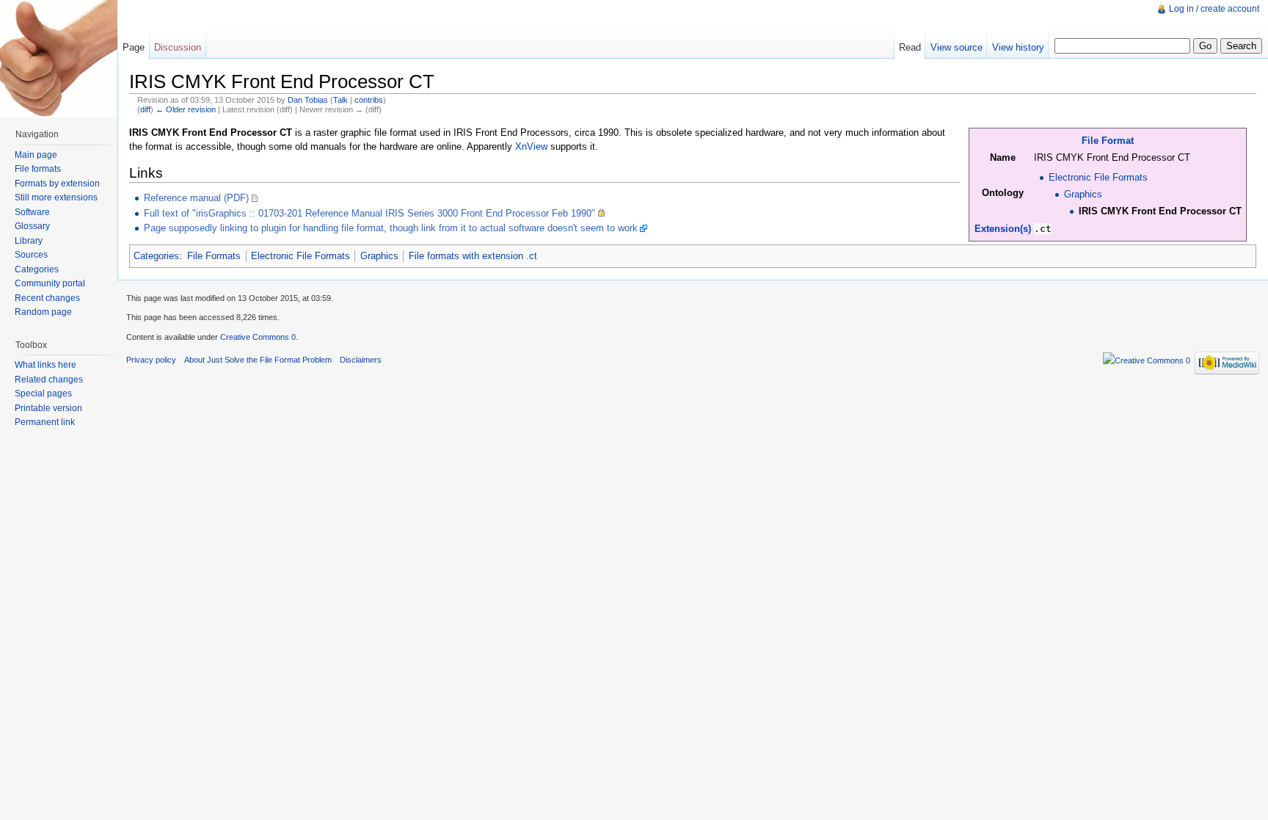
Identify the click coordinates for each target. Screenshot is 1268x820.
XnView (531, 146)
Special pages (43, 393)
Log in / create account (1214, 9)
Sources (31, 255)
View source (956, 47)
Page (134, 47)
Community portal (50, 283)
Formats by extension (57, 183)
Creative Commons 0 (258, 337)
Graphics (1083, 194)
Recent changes (47, 298)
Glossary (32, 226)
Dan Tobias (308, 99)
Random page (43, 312)
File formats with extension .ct (473, 255)
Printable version (48, 408)
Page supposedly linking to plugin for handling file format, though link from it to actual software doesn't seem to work (391, 227)
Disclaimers (361, 359)
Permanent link (45, 422)
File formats (38, 169)
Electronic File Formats (1098, 177)
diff (145, 109)
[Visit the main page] (58, 58)
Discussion (177, 47)
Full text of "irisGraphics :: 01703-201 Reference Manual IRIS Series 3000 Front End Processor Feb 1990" (369, 213)
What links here (45, 365)
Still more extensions (56, 197)
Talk (340, 99)
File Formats (214, 255)
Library (29, 241)
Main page (36, 155)
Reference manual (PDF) (196, 197)
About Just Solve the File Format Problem (258, 359)
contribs (368, 99)
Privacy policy (151, 359)
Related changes (49, 379)
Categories (156, 255)
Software (32, 212)
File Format (1108, 140)
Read (910, 47)
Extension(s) (1002, 228)
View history (1018, 47)
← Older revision (186, 109)
